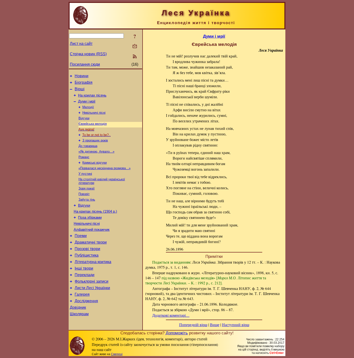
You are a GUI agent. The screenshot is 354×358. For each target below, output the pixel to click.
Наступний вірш (235, 324)
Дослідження (86, 301)
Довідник (78, 307)
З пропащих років (95, 140)
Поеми (81, 236)
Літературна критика (93, 262)
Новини (81, 76)
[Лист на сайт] (135, 46)
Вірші (80, 89)
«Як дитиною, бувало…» (96, 151)
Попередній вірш (193, 324)
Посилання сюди (85, 64)
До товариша (88, 146)
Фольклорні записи (91, 281)
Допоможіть (177, 332)
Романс (84, 157)
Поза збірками (90, 217)
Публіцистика (86, 255)
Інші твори (84, 268)
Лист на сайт (81, 44)
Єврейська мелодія (93, 124)
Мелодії (88, 107)
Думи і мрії (86, 101)
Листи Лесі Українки (92, 288)
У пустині (85, 173)
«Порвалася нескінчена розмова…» (105, 168)
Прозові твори (87, 249)
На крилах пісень (92, 95)
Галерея (82, 294)
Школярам (79, 314)
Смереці (117, 354)
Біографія (83, 82)
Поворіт (84, 194)
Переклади (84, 275)
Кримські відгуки (94, 162)
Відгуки (84, 118)
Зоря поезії (87, 188)
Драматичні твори (91, 242)
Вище (214, 324)
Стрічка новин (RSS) (88, 54)
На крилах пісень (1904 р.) (95, 211)
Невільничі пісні (93, 112)
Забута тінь (87, 199)
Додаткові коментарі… (171, 315)
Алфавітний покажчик (92, 230)
